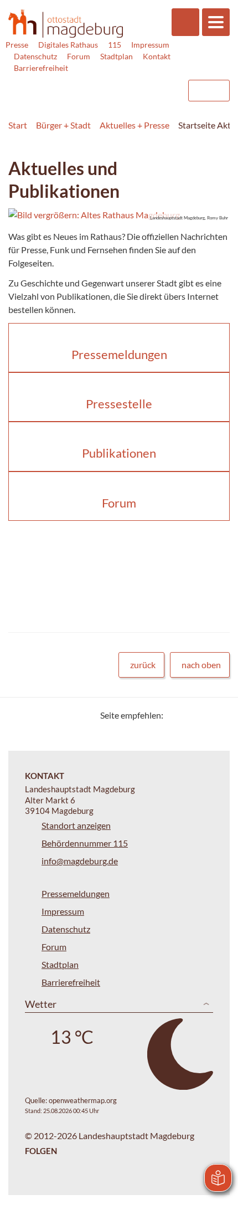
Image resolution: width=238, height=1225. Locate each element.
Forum (78, 56)
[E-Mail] (203, 715)
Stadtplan (116, 56)
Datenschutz (35, 56)
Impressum (150, 44)
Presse (17, 44)
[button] (119, 215)
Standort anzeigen (76, 825)
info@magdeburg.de (80, 860)
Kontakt (156, 56)
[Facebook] (189, 715)
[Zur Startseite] (65, 23)
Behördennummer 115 (85, 843)
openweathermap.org (83, 1100)
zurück (143, 664)
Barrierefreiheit (41, 68)
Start (17, 125)
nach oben (201, 664)
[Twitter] (175, 715)
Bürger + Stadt (63, 125)
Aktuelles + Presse (134, 125)
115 (114, 44)
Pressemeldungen (76, 893)
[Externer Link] (89, 85)
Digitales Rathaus (68, 44)
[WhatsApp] (217, 715)
